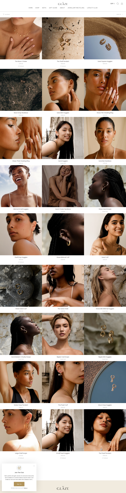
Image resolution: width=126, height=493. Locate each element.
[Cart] (122, 3)
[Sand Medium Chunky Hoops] (21, 334)
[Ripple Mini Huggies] (105, 334)
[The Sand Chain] (63, 286)
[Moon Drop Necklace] (21, 90)
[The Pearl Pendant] (105, 430)
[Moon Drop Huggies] (105, 382)
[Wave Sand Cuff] (21, 286)
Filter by (7, 14)
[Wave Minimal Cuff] (63, 234)
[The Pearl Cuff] (63, 382)
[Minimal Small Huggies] (21, 186)
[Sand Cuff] (105, 234)
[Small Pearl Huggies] (63, 430)
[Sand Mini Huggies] (63, 90)
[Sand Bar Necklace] (105, 138)
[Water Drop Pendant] (21, 382)
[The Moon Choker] (21, 38)
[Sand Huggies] (63, 138)
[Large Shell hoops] (21, 430)
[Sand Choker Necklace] (63, 186)
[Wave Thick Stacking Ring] (21, 138)
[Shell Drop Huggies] (21, 234)
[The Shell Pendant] (63, 38)
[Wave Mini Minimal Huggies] (105, 286)
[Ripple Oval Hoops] (63, 334)
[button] (118, 3)
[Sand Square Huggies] (105, 38)
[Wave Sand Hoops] (105, 186)
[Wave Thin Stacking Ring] (105, 90)
